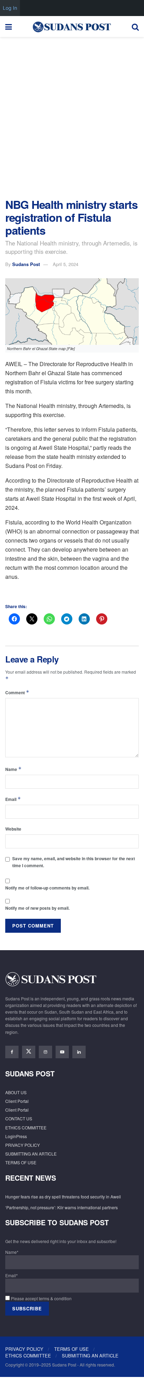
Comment (17, 692)
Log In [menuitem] (10, 8)
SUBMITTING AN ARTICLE (31, 1154)
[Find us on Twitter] (28, 1052)
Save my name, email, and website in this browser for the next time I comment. (73, 861)
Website (13, 829)
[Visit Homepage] (71, 26)
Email (13, 799)
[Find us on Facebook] (12, 1052)
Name (13, 769)
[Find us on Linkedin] (79, 1052)
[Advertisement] (72, 116)
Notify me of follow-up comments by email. (47, 888)
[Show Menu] (8, 26)
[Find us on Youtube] (62, 1052)
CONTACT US (18, 1118)
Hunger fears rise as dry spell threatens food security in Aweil (63, 1196)
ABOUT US (16, 1092)
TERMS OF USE (20, 1162)
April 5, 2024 (65, 264)
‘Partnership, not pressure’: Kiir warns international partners (61, 1207)
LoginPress (16, 1136)
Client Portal (17, 1101)
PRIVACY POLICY (22, 1145)
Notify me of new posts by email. (37, 908)
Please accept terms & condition (41, 1298)
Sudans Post (26, 264)
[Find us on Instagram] (45, 1052)
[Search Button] (135, 26)
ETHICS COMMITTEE (25, 1127)
